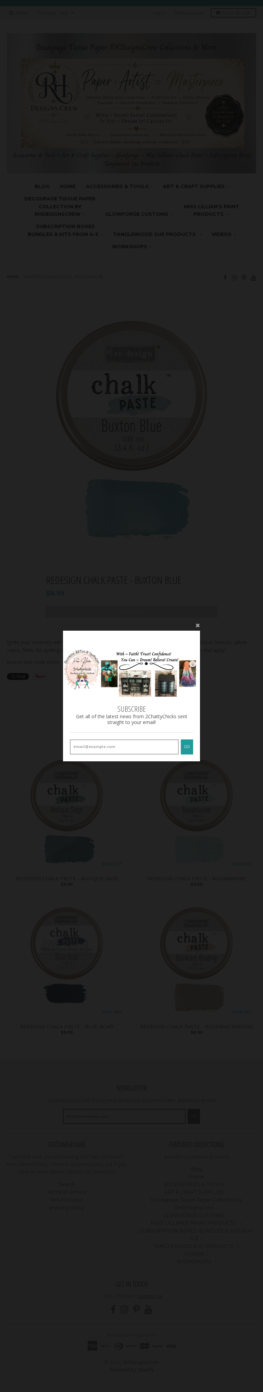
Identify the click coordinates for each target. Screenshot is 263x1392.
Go (187, 746)
